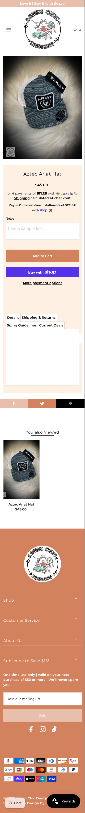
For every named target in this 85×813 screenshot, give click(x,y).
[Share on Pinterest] (70, 403)
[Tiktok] (54, 730)
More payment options (42, 283)
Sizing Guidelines (22, 325)
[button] (42, 193)
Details (13, 317)
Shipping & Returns (38, 317)
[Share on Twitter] (42, 403)
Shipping (22, 198)
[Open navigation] (13, 29)
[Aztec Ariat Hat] (21, 469)
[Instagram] (43, 730)
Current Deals (51, 325)
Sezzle (59, 3)
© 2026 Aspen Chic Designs (26, 798)
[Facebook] (31, 730)
